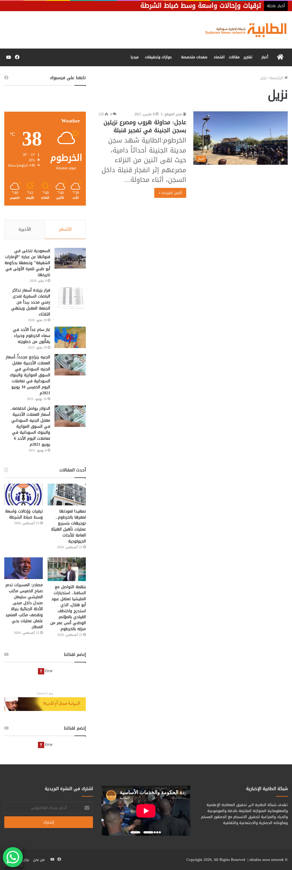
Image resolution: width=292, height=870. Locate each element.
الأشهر (65, 229)
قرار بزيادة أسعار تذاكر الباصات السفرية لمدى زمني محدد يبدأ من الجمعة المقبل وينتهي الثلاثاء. (30, 302)
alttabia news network (267, 859)
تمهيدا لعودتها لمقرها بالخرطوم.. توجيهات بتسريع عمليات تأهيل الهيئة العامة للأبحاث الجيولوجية (68, 526)
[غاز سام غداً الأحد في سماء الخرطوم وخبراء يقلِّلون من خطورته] (70, 337)
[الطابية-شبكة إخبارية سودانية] (243, 30)
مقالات (234, 57)
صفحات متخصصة (194, 57)
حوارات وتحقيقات (158, 57)
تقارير (248, 57)
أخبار (264, 57)
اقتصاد (219, 57)
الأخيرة (25, 229)
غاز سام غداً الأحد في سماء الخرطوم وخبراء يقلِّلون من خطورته (31, 335)
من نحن (38, 859)
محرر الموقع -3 (171, 114)
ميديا (135, 57)
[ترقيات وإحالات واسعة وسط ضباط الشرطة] (23, 494)
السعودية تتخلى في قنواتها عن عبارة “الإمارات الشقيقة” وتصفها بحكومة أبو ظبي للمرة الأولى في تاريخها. (27, 263)
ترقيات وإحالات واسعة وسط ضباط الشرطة (24, 514)
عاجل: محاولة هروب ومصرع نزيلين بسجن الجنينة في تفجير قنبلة (145, 126)
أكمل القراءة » (170, 192)
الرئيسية (276, 77)
